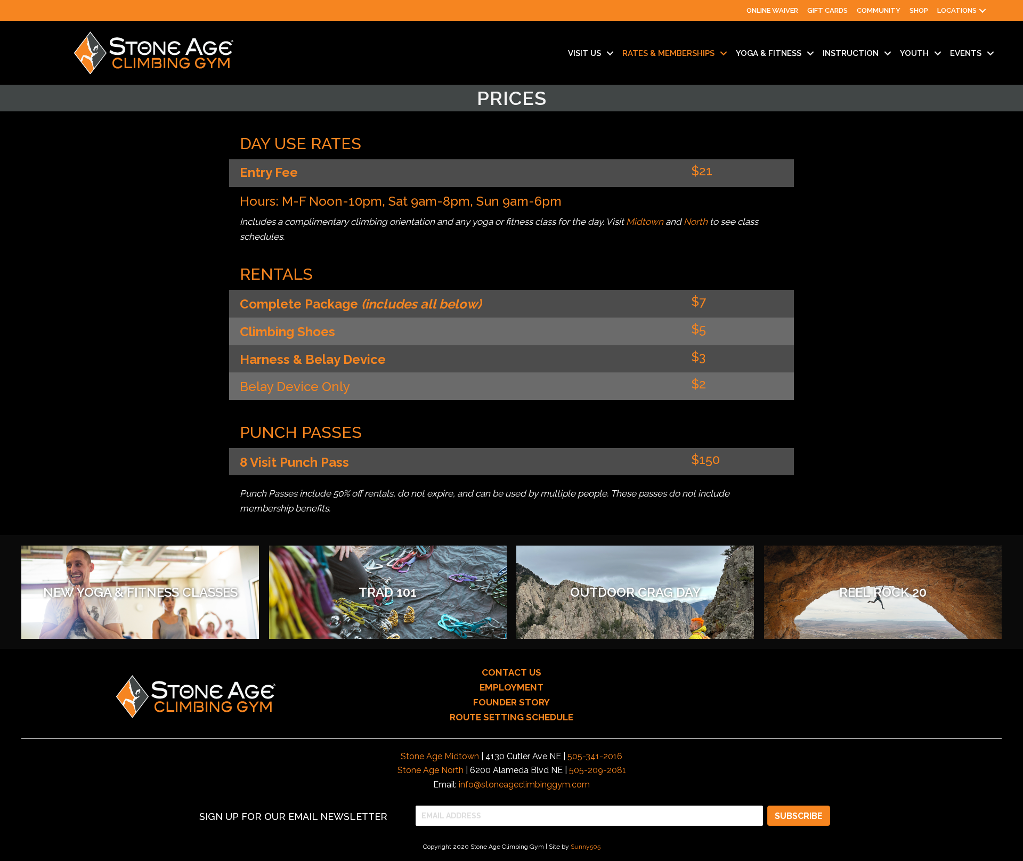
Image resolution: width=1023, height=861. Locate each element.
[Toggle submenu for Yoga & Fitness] (810, 53)
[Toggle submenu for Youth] (938, 53)
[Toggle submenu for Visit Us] (610, 53)
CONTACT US (511, 672)
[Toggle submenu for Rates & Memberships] (723, 53)
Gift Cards (827, 10)
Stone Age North (430, 770)
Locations (957, 10)
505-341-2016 (594, 756)
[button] (982, 10)
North (696, 221)
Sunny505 (585, 846)
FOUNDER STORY (511, 702)
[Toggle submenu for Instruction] (888, 53)
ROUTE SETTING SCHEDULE (511, 717)
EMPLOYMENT (511, 687)
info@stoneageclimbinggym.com (524, 784)
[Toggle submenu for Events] (990, 53)
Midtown (644, 221)
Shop (919, 10)
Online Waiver (772, 10)
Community (878, 10)
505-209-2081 (597, 770)
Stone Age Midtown (440, 756)
